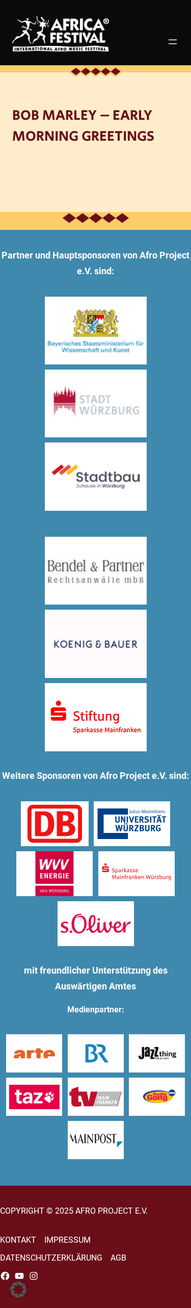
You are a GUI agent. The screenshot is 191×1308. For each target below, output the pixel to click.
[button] (18, 1289)
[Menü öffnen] (173, 42)
